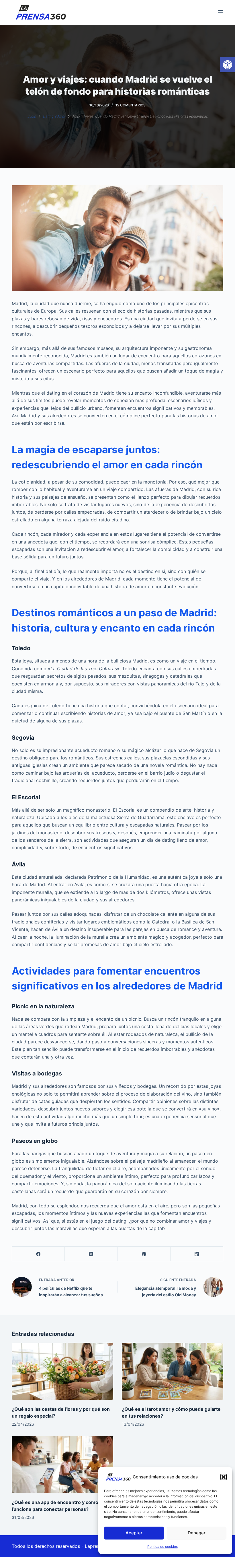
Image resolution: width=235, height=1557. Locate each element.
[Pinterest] (144, 1254)
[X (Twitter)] (91, 1254)
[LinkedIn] (197, 1254)
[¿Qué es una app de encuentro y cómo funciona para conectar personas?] (62, 1464)
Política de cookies (162, 1546)
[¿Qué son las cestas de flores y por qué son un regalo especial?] (62, 1371)
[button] (227, 64)
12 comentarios (130, 105)
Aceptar (134, 1532)
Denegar (196, 1532)
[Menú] (220, 12)
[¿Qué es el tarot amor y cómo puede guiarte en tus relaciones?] (172, 1371)
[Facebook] (38, 1254)
